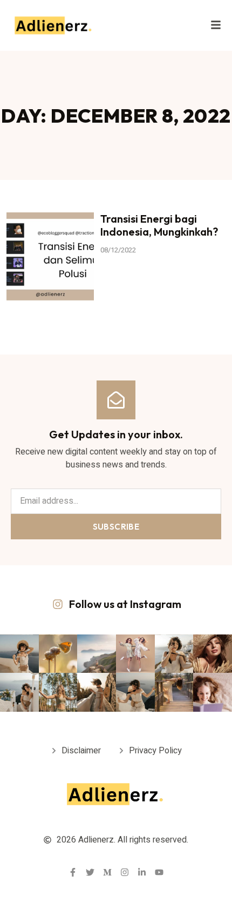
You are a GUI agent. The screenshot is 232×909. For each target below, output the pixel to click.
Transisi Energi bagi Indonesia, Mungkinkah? (159, 225)
